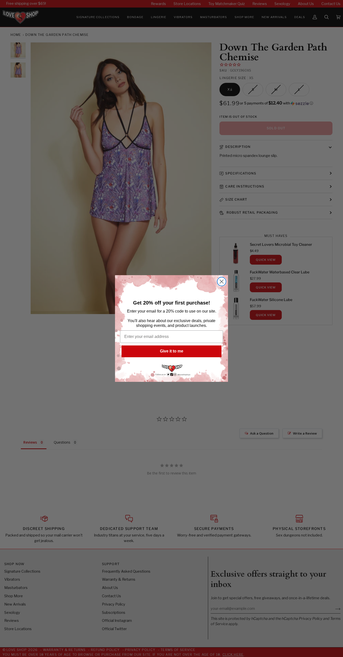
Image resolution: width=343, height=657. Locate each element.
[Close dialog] (221, 281)
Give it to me (171, 351)
